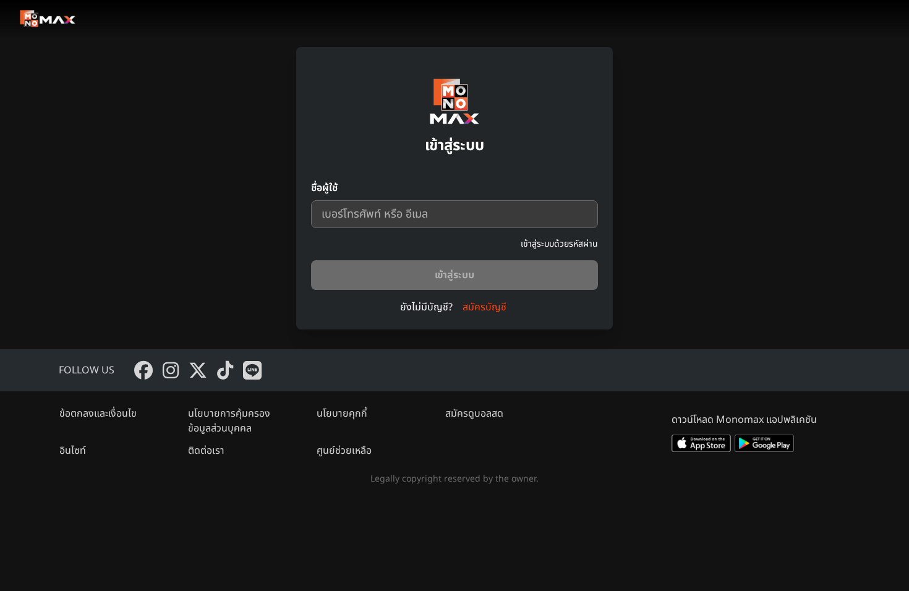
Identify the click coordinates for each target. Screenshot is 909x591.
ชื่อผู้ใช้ (324, 188)
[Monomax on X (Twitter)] (198, 370)
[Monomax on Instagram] (171, 370)
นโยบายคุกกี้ (342, 413)
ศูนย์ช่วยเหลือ (344, 450)
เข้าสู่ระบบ (454, 275)
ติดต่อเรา (206, 450)
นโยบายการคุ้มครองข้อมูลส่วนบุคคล (229, 421)
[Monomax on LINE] (252, 370)
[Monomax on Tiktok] (225, 370)
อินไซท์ (72, 450)
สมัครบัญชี (484, 307)
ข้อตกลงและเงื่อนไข (98, 413)
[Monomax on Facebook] (143, 370)
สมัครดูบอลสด (474, 413)
